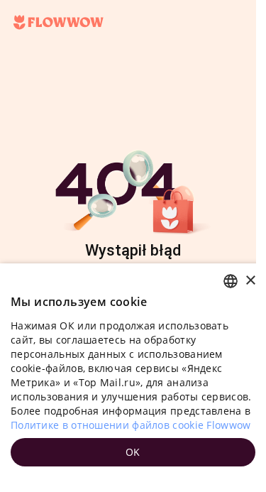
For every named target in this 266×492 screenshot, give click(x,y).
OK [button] (133, 452)
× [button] (250, 280)
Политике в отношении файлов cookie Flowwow (131, 425)
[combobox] (230, 281)
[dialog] (133, 377)
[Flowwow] (58, 23)
